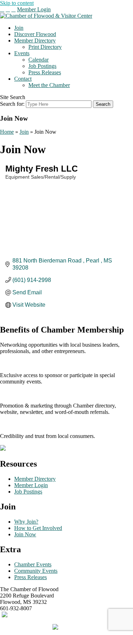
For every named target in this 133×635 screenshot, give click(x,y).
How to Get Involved (38, 528)
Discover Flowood (35, 34)
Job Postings (42, 66)
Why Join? (26, 522)
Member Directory (35, 40)
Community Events (35, 571)
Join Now (25, 534)
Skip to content (17, 3)
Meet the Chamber (49, 85)
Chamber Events (32, 564)
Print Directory (45, 47)
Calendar (38, 60)
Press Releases (44, 72)
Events (21, 53)
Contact (23, 79)
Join (18, 28)
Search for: (12, 104)
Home (7, 132)
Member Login (34, 9)
